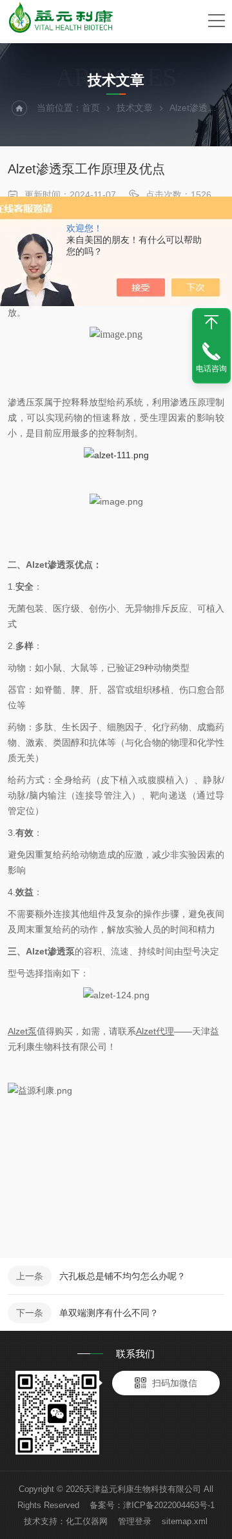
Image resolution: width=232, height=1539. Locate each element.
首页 (91, 107)
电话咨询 (211, 368)
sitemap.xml (185, 1521)
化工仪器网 (87, 1521)
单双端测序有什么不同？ (109, 1313)
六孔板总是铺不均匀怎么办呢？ (122, 1276)
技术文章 (135, 107)
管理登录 (134, 1521)
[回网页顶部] (211, 322)
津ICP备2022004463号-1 (169, 1505)
